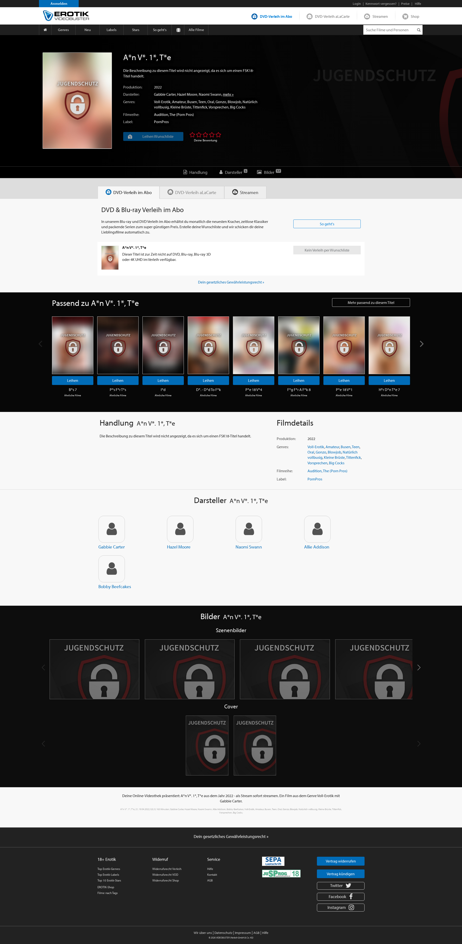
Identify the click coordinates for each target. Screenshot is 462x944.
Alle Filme (196, 29)
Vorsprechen (219, 107)
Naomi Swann (210, 94)
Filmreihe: (131, 114)
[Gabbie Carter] (111, 529)
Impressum (243, 933)
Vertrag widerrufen (341, 861)
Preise (405, 3)
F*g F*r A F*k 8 (299, 389)
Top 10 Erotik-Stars (109, 880)
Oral (210, 101)
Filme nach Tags (107, 893)
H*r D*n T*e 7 (389, 389)
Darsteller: (131, 94)
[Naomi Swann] (249, 529)
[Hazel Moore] (180, 529)
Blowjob (234, 101)
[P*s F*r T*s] (118, 345)
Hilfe (210, 869)
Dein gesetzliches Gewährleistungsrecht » (231, 282)
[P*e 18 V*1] (344, 345)
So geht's (160, 29)
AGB (210, 880)
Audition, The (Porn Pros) (174, 114)
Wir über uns (203, 933)
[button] (419, 667)
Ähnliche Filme (72, 395)
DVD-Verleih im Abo (276, 16)
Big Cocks (237, 107)
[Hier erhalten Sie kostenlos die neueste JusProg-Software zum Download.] (281, 873)
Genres (63, 29)
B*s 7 (73, 389)
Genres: (129, 101)
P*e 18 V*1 (344, 389)
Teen (202, 101)
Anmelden (59, 3)
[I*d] (163, 345)
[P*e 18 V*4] (253, 345)
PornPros (161, 121)
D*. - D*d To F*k (208, 389)
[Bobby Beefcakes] (111, 568)
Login (357, 3)
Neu (87, 29)
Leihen (72, 380)
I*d (163, 389)
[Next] (421, 343)
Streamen (380, 16)
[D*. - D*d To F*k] (208, 345)
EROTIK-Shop (105, 887)
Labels (111, 29)
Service (213, 859)
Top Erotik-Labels (108, 874)
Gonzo (221, 101)
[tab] (129, 192)
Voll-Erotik (162, 101)
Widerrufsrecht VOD (165, 874)
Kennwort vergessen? (381, 3)
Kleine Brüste (180, 107)
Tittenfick (199, 107)
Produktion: (132, 87)
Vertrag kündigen (341, 873)
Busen (192, 101)
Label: (128, 121)
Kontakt (212, 874)
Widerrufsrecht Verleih (166, 869)
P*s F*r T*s (118, 389)
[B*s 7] (72, 345)
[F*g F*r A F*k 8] (299, 345)
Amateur (179, 101)
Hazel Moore (187, 94)
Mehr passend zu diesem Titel (371, 302)
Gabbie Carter (165, 94)
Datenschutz (223, 933)
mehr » (228, 94)
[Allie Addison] (317, 529)
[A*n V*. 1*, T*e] (77, 100)
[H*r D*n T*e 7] (389, 345)
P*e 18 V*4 (253, 389)
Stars (135, 29)
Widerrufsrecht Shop (165, 880)
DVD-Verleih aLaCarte (332, 16)
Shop (415, 16)
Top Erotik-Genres (108, 869)
